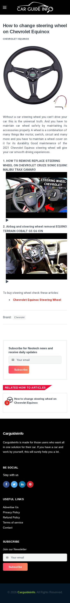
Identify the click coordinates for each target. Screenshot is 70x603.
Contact (7, 527)
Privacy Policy (11, 512)
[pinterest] (30, 484)
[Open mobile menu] (4, 7)
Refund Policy (11, 517)
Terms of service (13, 522)
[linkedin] (22, 484)
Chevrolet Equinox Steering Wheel (37, 300)
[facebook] (6, 484)
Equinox (23, 39)
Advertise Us (10, 507)
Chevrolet (10, 39)
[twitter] (14, 484)
